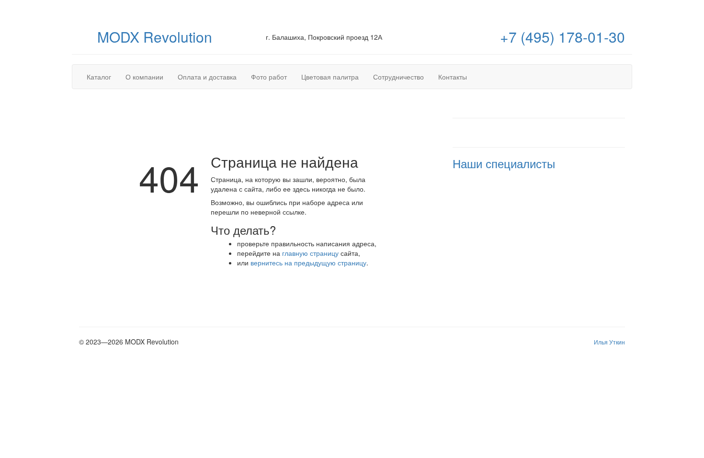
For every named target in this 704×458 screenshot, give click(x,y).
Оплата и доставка (207, 76)
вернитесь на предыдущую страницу (308, 262)
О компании (144, 76)
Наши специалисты (504, 163)
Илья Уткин (609, 342)
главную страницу (310, 253)
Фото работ (269, 76)
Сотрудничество (398, 76)
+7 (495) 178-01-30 (562, 36)
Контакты (452, 76)
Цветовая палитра (330, 76)
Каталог (99, 76)
